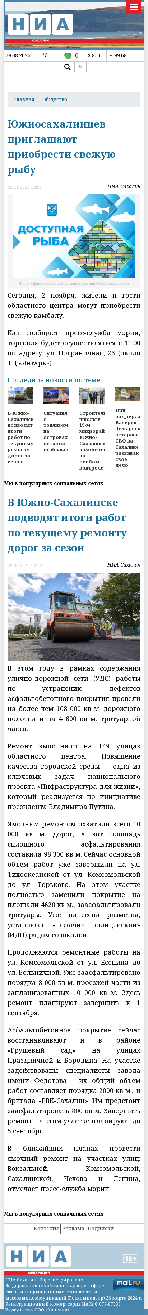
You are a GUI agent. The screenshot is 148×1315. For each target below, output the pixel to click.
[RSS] (80, 67)
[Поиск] (67, 67)
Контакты (46, 1228)
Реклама (73, 1228)
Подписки (101, 1228)
